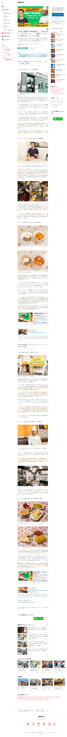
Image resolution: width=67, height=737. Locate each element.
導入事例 (35, 44)
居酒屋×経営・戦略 (27, 697)
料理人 (62, 102)
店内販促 (56, 106)
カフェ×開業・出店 (41, 697)
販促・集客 (61, 89)
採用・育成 (52, 91)
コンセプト (60, 104)
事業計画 (58, 100)
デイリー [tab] (54, 31)
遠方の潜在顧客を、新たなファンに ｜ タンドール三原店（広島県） (33, 56)
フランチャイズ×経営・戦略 (22, 699)
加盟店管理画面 (7, 49)
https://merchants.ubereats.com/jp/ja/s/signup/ (26, 602)
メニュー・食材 (53, 93)
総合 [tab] (61, 31)
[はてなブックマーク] (27, 48)
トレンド (58, 93)
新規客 (26, 44)
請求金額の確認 (7, 59)
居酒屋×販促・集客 (34, 697)
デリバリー (39, 44)
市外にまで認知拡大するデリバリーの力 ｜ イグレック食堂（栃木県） (33, 54)
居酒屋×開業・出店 (20, 697)
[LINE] (24, 48)
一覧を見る (46, 624)
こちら (29, 600)
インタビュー (53, 100)
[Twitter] (21, 48)
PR (23, 44)
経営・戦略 (19, 44)
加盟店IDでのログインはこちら (58, 21)
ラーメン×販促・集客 (45, 699)
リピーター (30, 44)
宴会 (52, 106)
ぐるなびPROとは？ (57, 23)
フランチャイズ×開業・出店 (56, 697)
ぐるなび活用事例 (54, 104)
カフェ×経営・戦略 (47, 697)
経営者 (53, 102)
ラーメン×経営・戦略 (38, 699)
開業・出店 (52, 89)
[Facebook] (19, 48)
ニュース (62, 93)
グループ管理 (8, 54)
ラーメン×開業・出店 (30, 699)
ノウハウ (62, 100)
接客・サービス (58, 91)
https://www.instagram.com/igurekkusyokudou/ (37, 332)
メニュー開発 (57, 102)
